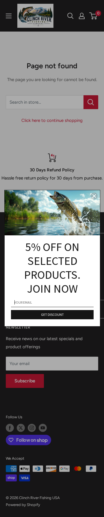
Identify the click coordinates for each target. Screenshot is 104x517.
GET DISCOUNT (52, 314)
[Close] (94, 195)
